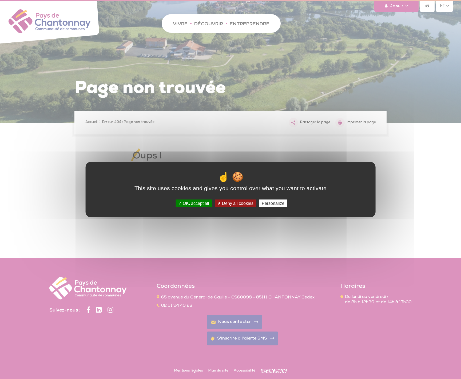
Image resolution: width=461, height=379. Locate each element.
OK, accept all (195, 203)
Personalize (273, 203)
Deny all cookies (237, 203)
